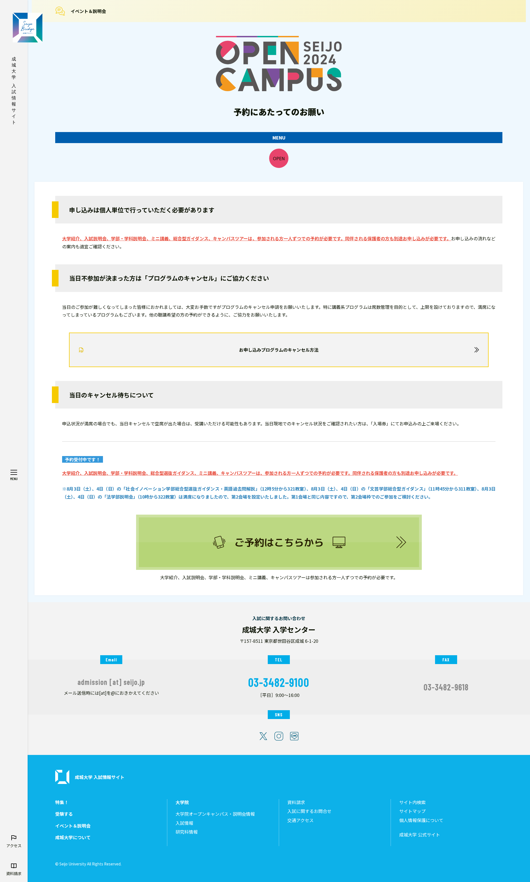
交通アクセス (300, 820)
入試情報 (184, 823)
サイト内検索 (412, 802)
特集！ (61, 802)
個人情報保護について (421, 820)
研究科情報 (187, 832)
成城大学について (73, 837)
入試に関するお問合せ (309, 811)
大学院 (182, 802)
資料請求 (296, 802)
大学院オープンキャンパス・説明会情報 (215, 814)
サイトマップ (412, 811)
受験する (64, 814)
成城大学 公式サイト (419, 834)
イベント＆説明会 (88, 11)
